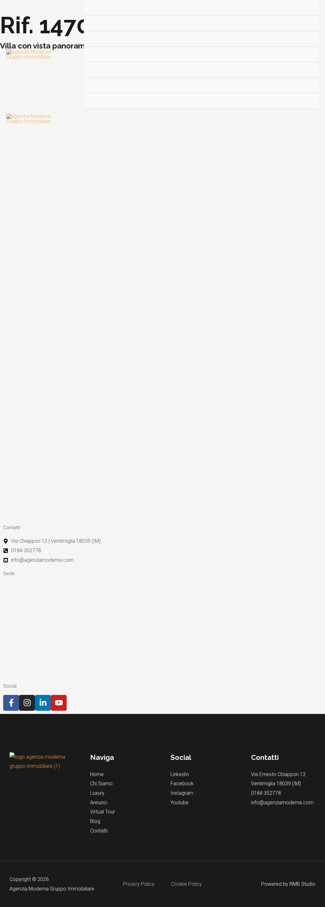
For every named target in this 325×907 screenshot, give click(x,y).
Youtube (179, 803)
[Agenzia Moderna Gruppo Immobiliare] (28, 54)
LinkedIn (179, 774)
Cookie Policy (186, 884)
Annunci (98, 54)
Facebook (182, 784)
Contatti (99, 101)
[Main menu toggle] (312, 119)
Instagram (181, 793)
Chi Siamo (101, 23)
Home (97, 7)
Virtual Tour (102, 70)
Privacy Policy (139, 884)
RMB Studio (302, 884)
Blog (95, 85)
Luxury (97, 39)
